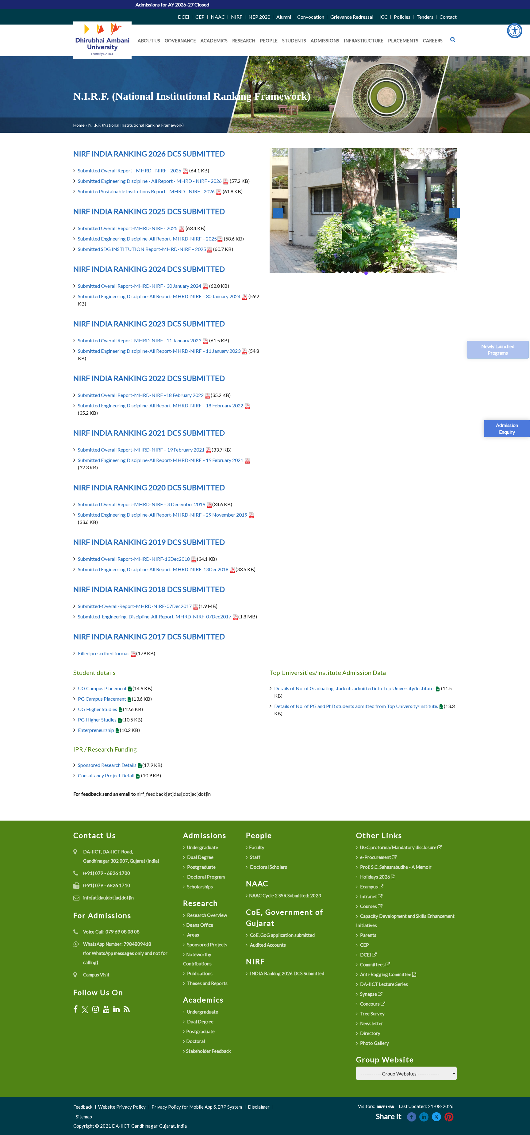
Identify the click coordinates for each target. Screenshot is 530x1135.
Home (79, 125)
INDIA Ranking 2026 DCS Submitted (286, 973)
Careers (433, 40)
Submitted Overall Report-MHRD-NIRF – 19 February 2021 (141, 449)
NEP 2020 (259, 17)
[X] (85, 1009)
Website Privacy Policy (122, 1107)
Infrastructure (363, 40)
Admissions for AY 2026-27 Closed (127, 4)
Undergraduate (202, 847)
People (269, 40)
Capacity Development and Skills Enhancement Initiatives (405, 920)
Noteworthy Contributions (197, 959)
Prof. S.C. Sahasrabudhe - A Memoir (395, 867)
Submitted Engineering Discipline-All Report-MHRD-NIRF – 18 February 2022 (161, 405)
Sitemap (84, 1116)
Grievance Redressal (351, 17)
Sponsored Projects (206, 944)
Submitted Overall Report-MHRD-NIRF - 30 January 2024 (140, 286)
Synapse (368, 994)
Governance (180, 40)
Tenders (425, 17)
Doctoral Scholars (268, 867)
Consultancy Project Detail (106, 775)
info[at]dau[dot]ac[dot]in (108, 897)
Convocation (310, 17)
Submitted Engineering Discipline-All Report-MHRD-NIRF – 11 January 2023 (159, 351)
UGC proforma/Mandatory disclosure (398, 847)
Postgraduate (201, 867)
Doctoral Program (205, 876)
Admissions (325, 40)
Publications (199, 973)
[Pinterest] (449, 1116)
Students (294, 40)
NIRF (236, 17)
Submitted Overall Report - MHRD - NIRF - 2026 (130, 170)
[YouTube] (106, 1009)
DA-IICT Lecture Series (383, 984)
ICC (383, 17)
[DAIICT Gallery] (363, 210)
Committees (372, 964)
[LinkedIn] (116, 1009)
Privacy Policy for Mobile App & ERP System (197, 1107)
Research (243, 40)
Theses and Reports (207, 983)
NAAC (218, 17)
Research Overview (206, 915)
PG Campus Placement (102, 699)
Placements (403, 40)
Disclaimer (259, 1107)
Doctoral (195, 1041)
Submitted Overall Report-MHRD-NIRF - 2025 (128, 228)
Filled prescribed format (104, 653)
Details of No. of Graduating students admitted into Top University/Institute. (354, 688)
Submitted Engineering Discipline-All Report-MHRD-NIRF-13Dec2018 (153, 569)
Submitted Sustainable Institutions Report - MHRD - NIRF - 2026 (147, 191)
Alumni (283, 17)
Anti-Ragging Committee (385, 974)
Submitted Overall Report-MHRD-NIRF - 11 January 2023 (140, 340)
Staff (254, 857)
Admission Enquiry (507, 428)
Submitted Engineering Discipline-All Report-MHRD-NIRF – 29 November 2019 (163, 514)
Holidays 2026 (375, 876)
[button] (337, 273)
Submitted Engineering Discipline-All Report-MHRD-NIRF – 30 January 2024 (159, 296)
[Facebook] (75, 1009)
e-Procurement (375, 857)
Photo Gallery (374, 1043)
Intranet (368, 896)
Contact (448, 17)
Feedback (82, 1107)
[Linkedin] (423, 1116)
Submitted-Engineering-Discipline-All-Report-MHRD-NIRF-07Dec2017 (155, 616)
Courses (368, 906)
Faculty (256, 847)
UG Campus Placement (103, 688)
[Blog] (127, 1009)
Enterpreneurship (96, 730)
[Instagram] (95, 1009)
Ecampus (369, 886)
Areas (192, 934)
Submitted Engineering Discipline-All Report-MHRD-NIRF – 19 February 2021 (161, 460)
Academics (214, 40)
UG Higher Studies (98, 709)
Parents (367, 935)
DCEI (183, 17)
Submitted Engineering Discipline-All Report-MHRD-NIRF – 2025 (147, 238)
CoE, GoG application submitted (282, 935)
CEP (200, 17)
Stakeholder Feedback (208, 1051)
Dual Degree (199, 857)
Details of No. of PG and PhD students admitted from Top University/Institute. (356, 706)
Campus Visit (96, 974)
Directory (369, 1033)
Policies (402, 17)
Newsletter (371, 1023)
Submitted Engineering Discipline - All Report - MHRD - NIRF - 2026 (150, 181)
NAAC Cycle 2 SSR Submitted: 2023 (285, 895)
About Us (149, 40)
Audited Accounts (267, 945)
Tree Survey (372, 1013)
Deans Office (199, 925)
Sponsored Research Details (107, 765)
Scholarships (199, 886)
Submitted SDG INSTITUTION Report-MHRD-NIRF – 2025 (142, 249)
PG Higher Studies (97, 719)
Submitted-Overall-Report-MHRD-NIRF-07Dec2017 (135, 606)
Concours (370, 1003)
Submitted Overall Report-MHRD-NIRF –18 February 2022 (141, 395)
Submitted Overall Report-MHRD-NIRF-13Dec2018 (134, 559)
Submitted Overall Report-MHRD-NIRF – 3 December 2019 (142, 504)
